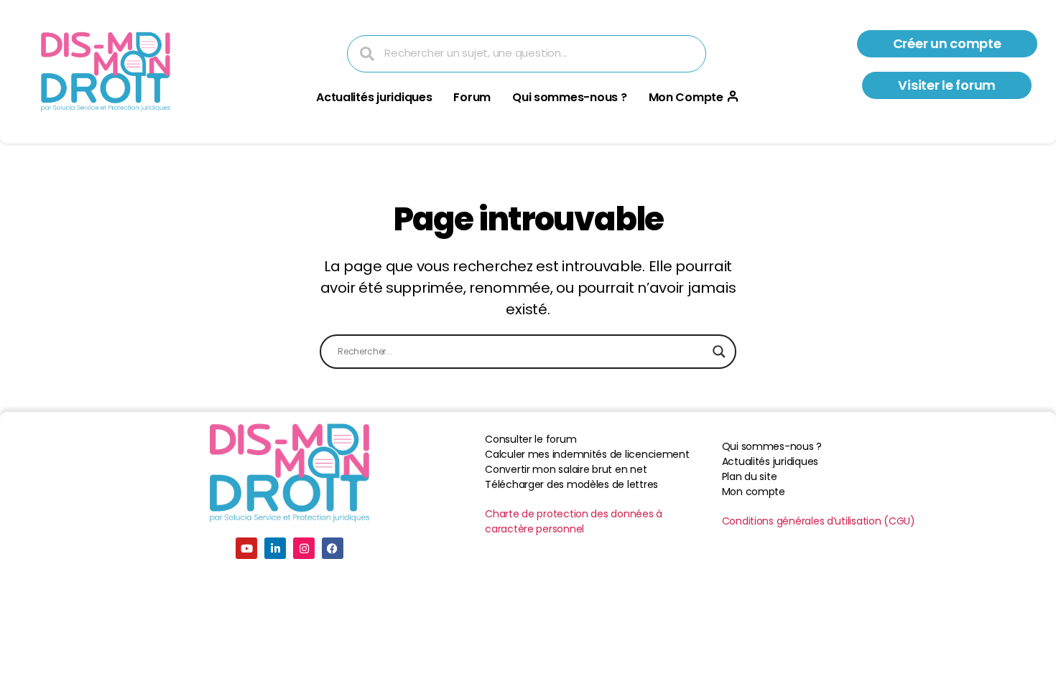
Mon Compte (686, 97)
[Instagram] (304, 548)
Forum (472, 97)
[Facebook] (332, 548)
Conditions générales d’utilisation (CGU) (818, 521)
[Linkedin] (275, 548)
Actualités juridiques (374, 97)
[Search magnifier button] (719, 352)
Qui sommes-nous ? (569, 97)
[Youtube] (246, 548)
